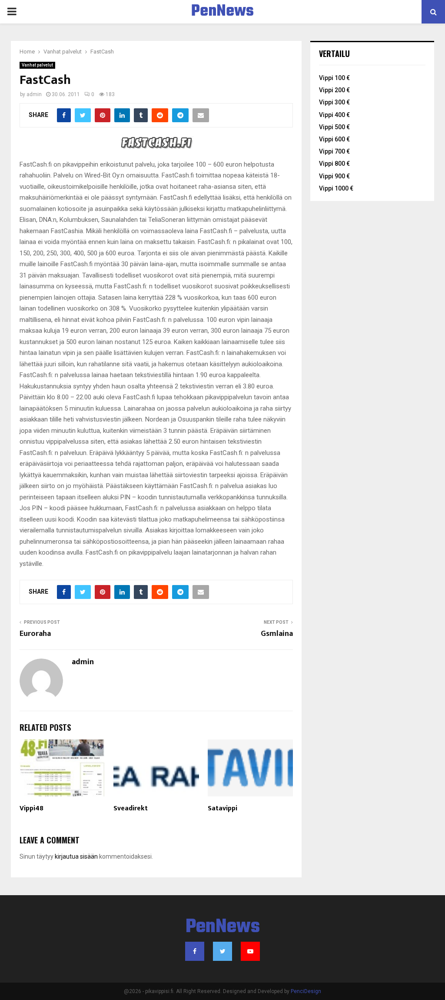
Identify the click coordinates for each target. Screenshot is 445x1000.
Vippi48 (31, 808)
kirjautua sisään (76, 856)
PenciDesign (306, 991)
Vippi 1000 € (336, 188)
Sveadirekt (130, 808)
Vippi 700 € (334, 151)
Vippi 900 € (334, 176)
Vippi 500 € (334, 127)
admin (34, 94)
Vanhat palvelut (37, 65)
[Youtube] (250, 951)
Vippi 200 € (334, 90)
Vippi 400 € (334, 114)
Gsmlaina (277, 633)
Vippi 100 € (334, 77)
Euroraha (35, 633)
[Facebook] (194, 951)
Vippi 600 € (334, 139)
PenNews (222, 12)
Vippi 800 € (334, 163)
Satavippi (222, 808)
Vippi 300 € (334, 102)
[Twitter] (222, 951)
